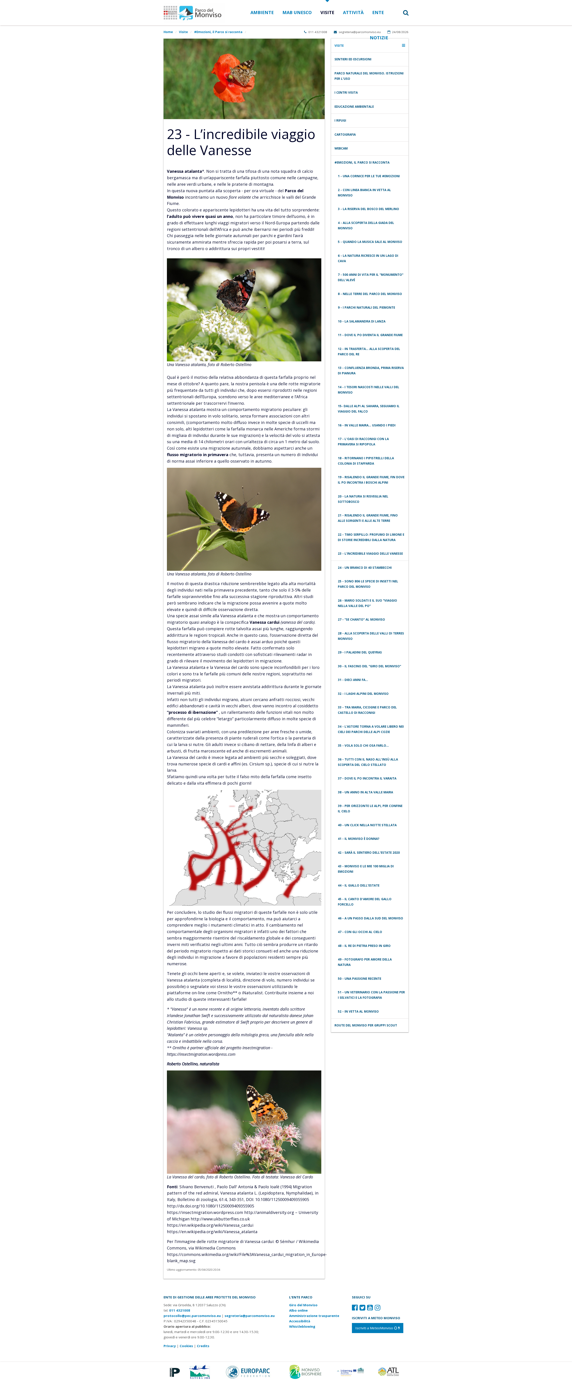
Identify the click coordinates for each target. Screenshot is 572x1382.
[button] (400, 12)
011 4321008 (317, 32)
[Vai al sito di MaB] (306, 1371)
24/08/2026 (399, 32)
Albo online (298, 1310)
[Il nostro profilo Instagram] (378, 1307)
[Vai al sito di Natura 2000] (199, 1371)
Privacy (170, 1346)
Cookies (186, 1346)
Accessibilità (299, 1321)
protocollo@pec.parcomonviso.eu (192, 1315)
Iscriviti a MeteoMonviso (374, 1328)
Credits (203, 1346)
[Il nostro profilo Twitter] (362, 1307)
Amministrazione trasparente (314, 1315)
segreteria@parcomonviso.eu (359, 32)
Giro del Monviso (303, 1305)
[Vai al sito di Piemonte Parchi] (174, 1371)
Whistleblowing (302, 1326)
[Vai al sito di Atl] (390, 1371)
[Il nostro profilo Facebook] (355, 1307)
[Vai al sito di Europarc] (248, 1371)
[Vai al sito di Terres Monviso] (350, 1371)
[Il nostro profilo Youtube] (370, 1307)
